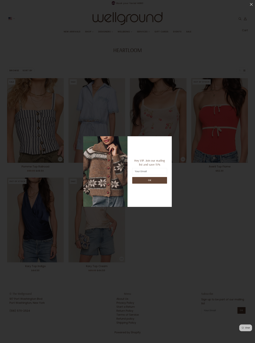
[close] (251, 4)
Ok (149, 180)
